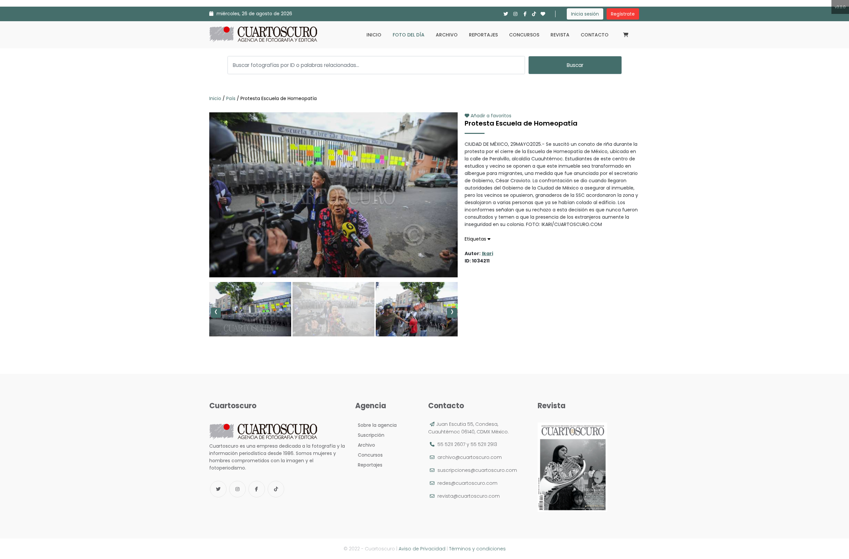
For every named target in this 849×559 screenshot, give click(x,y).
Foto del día (408, 34)
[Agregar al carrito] (333, 257)
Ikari (487, 253)
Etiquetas (476, 239)
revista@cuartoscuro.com (468, 496)
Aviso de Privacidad (422, 548)
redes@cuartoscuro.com (467, 483)
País (230, 98)
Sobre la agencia (376, 425)
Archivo (447, 34)
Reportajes (483, 34)
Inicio (373, 34)
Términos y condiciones (477, 548)
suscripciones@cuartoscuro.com (477, 470)
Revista (560, 34)
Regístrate (623, 14)
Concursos (524, 34)
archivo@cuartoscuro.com (469, 457)
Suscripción (369, 435)
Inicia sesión (585, 14)
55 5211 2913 (484, 444)
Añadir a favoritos (490, 115)
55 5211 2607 (451, 444)
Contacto (595, 34)
